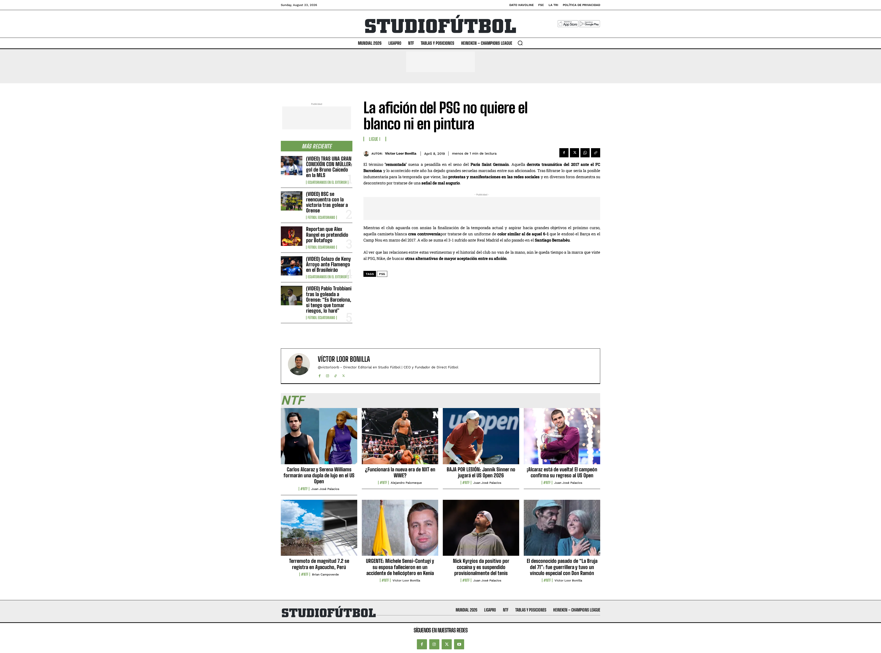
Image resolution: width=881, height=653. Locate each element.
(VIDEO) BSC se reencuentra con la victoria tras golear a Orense (327, 202)
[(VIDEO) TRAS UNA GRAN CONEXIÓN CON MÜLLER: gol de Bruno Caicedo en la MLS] (291, 165)
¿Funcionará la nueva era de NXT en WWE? (400, 472)
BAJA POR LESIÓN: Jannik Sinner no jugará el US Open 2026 (481, 472)
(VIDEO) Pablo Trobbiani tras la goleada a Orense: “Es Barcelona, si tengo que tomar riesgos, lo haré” (328, 299)
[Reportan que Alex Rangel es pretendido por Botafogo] (291, 236)
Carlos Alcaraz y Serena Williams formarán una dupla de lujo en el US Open (319, 475)
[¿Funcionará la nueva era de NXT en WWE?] (400, 438)
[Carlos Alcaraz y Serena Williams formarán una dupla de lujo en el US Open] (319, 438)
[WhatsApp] (585, 152)
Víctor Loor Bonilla (400, 153)
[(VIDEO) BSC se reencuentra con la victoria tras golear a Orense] (291, 201)
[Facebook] (564, 152)
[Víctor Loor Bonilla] (367, 153)
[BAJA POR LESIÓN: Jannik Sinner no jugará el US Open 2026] (481, 438)
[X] (574, 152)
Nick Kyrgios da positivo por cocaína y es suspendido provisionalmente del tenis (481, 567)
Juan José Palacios (325, 489)
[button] (520, 42)
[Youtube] (459, 644)
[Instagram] (327, 374)
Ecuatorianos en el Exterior (327, 182)
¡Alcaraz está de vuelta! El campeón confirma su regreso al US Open (562, 472)
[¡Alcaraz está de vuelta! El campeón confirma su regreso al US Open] (562, 438)
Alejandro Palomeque (406, 482)
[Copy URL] (595, 152)
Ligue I (375, 139)
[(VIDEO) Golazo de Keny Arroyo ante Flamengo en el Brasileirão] (291, 265)
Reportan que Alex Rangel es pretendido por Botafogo (327, 234)
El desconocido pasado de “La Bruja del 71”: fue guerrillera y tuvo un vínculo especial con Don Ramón (562, 567)
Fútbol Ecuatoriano (321, 217)
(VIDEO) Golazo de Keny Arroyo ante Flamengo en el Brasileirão (328, 264)
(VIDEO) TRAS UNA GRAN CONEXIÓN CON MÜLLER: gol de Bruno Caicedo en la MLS (329, 167)
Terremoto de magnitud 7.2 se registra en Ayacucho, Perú (319, 564)
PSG (382, 274)
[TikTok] (335, 374)
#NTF (304, 489)
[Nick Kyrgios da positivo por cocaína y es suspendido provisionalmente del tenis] (481, 530)
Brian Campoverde (325, 574)
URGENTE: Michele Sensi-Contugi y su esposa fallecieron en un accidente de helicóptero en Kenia (400, 567)
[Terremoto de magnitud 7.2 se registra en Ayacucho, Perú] (319, 530)
